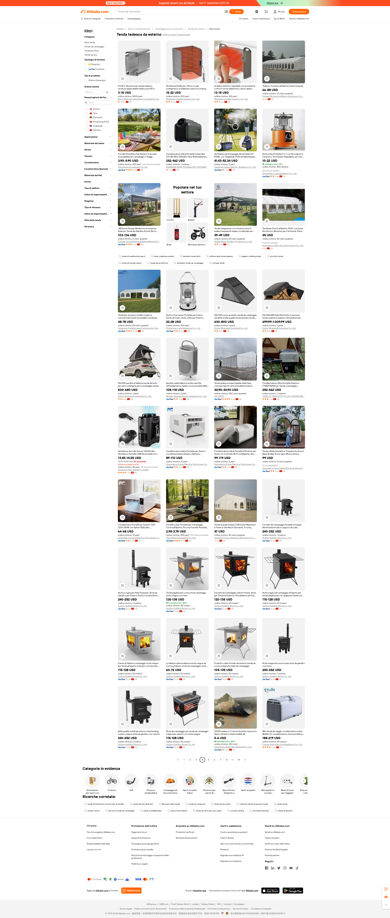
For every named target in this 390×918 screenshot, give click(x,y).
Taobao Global (207, 904)
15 (239, 760)
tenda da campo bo (197, 804)
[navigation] (98, 395)
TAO (219, 904)
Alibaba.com (252, 890)
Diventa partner (272, 855)
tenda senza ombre (222, 804)
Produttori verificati (185, 832)
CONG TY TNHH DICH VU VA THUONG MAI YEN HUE (283, 396)
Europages (239, 904)
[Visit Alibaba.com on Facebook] (266, 868)
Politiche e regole (139, 864)
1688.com (163, 904)
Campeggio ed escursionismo (169, 29)
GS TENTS (219, 396)
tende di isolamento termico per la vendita (106, 804)
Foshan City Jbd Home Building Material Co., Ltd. (139, 241)
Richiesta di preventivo (186, 838)
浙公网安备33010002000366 (244, 913)
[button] (226, 11)
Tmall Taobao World (180, 904)
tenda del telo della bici (143, 804)
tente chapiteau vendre (164, 256)
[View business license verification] (222, 913)
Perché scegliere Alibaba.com (101, 832)
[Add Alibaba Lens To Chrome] (131, 890)
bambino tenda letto (191, 256)
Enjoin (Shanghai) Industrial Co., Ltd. (231, 328)
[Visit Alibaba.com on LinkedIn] (273, 868)
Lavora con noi (94, 849)
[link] (386, 889)
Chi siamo (92, 825)
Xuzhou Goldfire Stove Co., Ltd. (276, 538)
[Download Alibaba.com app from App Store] (270, 890)
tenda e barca (94, 811)
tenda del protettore (159, 263)
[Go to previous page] (178, 760)
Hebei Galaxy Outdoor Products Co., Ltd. (233, 241)
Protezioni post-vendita (142, 849)
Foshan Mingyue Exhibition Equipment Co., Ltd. (283, 96)
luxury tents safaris (179, 811)
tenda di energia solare (132, 263)
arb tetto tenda (276, 256)
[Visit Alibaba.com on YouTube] (291, 868)
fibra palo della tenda (171, 804)
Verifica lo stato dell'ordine (277, 843)
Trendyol (227, 904)
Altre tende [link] (214, 29)
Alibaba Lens (102, 890)
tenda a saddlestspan (152, 811)
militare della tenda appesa (221, 256)
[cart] (266, 12)
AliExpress (151, 904)
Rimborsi (224, 849)
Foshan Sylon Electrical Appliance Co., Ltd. (282, 744)
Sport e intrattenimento (139, 29)
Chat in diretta (227, 838)
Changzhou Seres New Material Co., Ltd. (233, 747)
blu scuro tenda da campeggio (121, 811)
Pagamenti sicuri (139, 832)
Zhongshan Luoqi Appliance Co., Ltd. (279, 173)
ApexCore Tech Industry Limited (133, 470)
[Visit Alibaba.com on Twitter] (279, 868)
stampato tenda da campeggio (190, 263)
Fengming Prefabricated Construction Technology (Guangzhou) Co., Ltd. (139, 328)
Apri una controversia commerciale (237, 843)
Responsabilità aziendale (98, 843)
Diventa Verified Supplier (276, 849)
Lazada (195, 904)
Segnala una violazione (230, 861)
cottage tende (218, 263)
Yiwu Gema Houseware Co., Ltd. (133, 167)
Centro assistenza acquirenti (233, 832)
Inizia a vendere (272, 838)
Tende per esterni (196, 29)
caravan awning (237, 811)
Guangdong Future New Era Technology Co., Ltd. (187, 464)
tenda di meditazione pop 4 (133, 256)
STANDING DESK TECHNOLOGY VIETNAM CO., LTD (187, 167)
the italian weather (261, 811)
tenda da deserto (285, 811)
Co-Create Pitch (94, 838)
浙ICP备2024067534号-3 (273, 913)
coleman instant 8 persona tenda (254, 804)
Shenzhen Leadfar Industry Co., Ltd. (183, 99)
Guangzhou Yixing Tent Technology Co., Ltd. (282, 245)
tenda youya (282, 804)
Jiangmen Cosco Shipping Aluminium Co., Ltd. (235, 538)
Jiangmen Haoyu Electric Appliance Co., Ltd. (235, 167)
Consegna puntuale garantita (145, 843)
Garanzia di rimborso (141, 838)
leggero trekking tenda (251, 256)
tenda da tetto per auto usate (209, 811)
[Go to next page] (245, 760)
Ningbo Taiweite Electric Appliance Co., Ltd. (186, 396)
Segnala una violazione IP (232, 855)
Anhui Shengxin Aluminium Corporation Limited (139, 99)
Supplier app (199, 890)
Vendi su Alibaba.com (275, 832)
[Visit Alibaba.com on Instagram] (285, 868)
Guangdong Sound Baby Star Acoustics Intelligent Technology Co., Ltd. (283, 468)
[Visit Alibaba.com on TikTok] (297, 868)
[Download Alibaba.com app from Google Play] (293, 890)
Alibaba (120, 29)
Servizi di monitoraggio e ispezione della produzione (150, 856)
